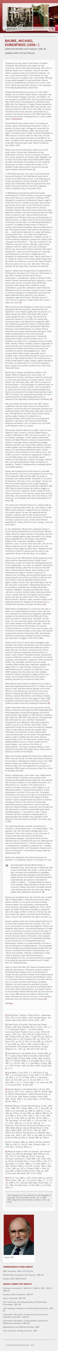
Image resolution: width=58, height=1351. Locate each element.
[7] (31, 752)
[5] (45, 604)
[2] (21, 303)
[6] (49, 703)
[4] (12, 501)
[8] (43, 892)
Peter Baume (17, 119)
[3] (51, 399)
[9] (46, 999)
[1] (34, 169)
